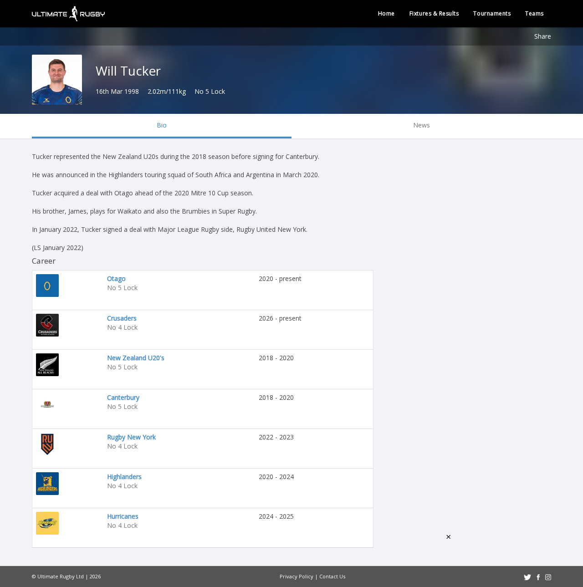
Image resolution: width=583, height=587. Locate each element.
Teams (534, 13)
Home (386, 13)
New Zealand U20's (135, 357)
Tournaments (492, 13)
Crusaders (122, 318)
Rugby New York (131, 437)
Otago (116, 278)
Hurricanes (122, 516)
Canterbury (123, 397)
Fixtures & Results (434, 13)
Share (542, 36)
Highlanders (124, 476)
